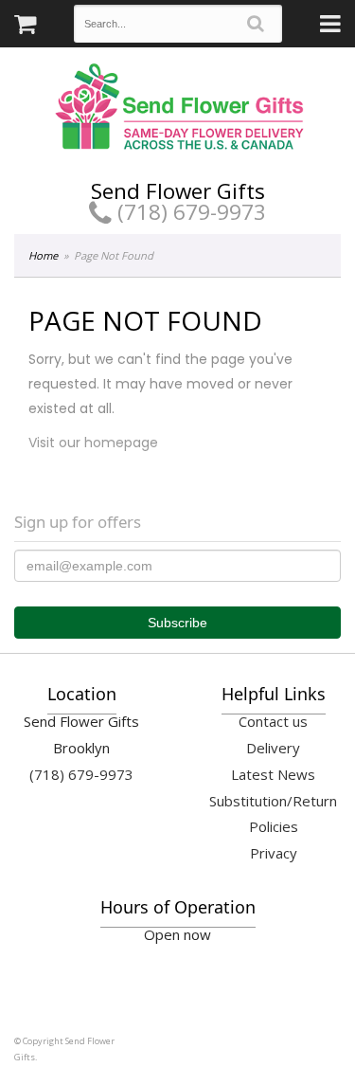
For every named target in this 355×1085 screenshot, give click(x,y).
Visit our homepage (93, 442)
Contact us (273, 721)
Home (43, 255)
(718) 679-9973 (189, 211)
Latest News (273, 774)
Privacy (273, 852)
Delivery (273, 747)
